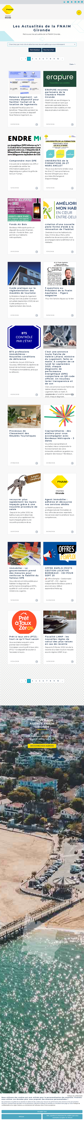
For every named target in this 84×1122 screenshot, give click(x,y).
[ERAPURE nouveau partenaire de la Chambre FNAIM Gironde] (59, 79)
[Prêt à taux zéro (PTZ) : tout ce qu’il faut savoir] (24, 622)
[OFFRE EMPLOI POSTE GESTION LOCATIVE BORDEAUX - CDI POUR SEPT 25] (59, 553)
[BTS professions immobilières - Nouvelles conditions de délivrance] (24, 337)
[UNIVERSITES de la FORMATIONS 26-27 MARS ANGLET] (59, 146)
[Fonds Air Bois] (24, 209)
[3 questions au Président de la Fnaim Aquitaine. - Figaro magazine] (59, 273)
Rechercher (48, 50)
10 (58, 59)
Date (71, 64)
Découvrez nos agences (42, 746)
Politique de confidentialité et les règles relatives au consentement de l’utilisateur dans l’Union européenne (41, 1104)
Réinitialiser (35, 50)
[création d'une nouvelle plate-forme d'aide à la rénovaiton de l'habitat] (59, 209)
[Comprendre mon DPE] (24, 146)
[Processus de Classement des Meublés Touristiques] (24, 416)
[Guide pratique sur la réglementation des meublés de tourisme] (24, 273)
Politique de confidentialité (74, 1096)
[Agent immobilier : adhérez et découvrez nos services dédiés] (59, 485)
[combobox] (42, 44)
